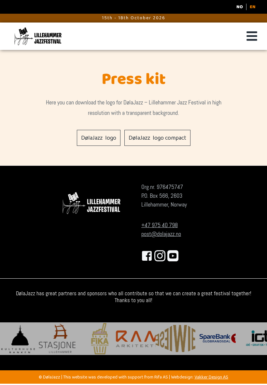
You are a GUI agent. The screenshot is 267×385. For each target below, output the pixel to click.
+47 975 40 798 (159, 225)
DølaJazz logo (98, 139)
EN (253, 7)
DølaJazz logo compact (157, 139)
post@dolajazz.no (161, 234)
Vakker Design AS (211, 377)
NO (239, 7)
